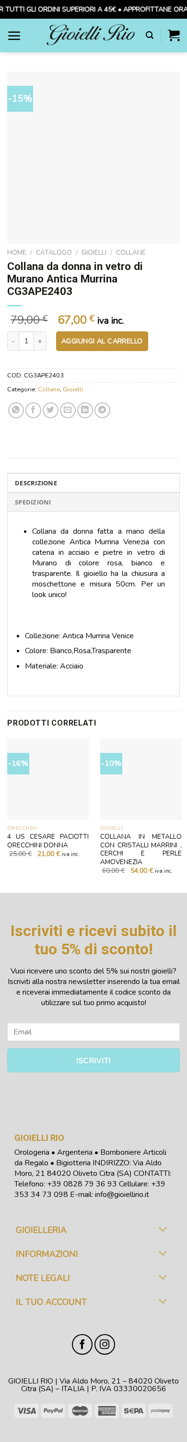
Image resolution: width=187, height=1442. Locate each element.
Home (16, 252)
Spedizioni (33, 502)
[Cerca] (149, 35)
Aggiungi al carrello (102, 341)
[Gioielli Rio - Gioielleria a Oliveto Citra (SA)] (91, 35)
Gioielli (94, 252)
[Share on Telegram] (102, 410)
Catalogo (54, 252)
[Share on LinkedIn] (85, 410)
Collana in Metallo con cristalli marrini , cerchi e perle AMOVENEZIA (141, 849)
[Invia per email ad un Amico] (68, 410)
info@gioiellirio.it (122, 1194)
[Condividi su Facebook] (33, 410)
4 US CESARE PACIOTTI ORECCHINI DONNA (48, 840)
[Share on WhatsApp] (16, 410)
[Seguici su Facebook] (82, 1344)
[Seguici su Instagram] (104, 1344)
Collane (131, 252)
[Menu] (14, 35)
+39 (82, 1184)
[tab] (93, 482)
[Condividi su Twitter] (50, 410)
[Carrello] (174, 35)
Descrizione (36, 483)
